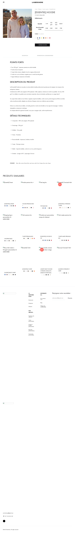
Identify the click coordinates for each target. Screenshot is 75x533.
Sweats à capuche (45, 9)
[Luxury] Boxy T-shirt (10, 272)
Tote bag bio (43, 206)
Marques (30, 306)
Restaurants (31, 300)
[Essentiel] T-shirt (27, 269)
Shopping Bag (8, 238)
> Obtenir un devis (42, 45)
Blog (41, 302)
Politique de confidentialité (43, 306)
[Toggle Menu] (3, 2)
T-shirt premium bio (27, 236)
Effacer (38, 39)
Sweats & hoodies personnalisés (31, 325)
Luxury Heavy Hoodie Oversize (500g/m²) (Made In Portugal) (46, 270)
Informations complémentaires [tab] (45, 55)
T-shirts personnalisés (31, 321)
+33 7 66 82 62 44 (8, 516)
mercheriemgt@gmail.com (8, 513)
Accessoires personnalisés (31, 335)
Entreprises (31, 303)
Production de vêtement (31, 316)
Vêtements (39, 9)
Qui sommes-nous (43, 299)
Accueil (36, 9)
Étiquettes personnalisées (31, 330)
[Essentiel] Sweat (9, 203)
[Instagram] (4, 521)
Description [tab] (25, 55)
